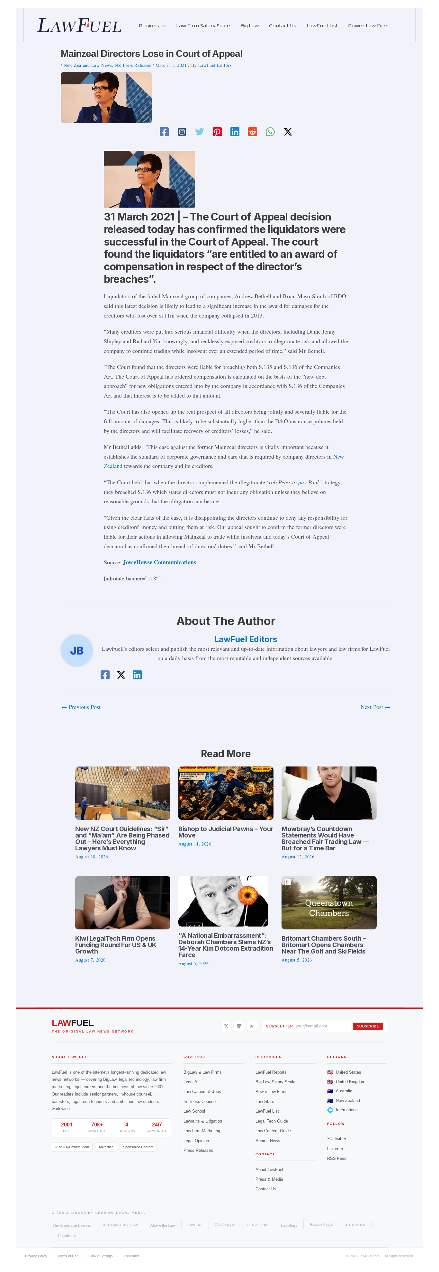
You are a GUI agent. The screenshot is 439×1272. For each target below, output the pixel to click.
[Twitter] (199, 131)
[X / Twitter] (226, 1026)
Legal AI (191, 1081)
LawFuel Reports (271, 1072)
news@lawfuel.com (74, 1147)
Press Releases (198, 1150)
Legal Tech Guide (271, 1121)
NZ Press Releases (133, 65)
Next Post (375, 707)
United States (344, 1072)
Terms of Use (67, 1256)
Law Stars (264, 1101)
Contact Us (265, 1189)
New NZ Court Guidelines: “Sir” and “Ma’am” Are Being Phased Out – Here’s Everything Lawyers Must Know (122, 838)
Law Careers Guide (273, 1130)
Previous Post (81, 707)
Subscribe (368, 1026)
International (343, 1110)
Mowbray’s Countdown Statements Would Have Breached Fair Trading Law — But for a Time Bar (325, 838)
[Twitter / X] (287, 131)
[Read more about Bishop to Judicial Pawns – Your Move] (225, 792)
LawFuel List (267, 1111)
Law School (194, 1111)
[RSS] (252, 1026)
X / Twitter (336, 1138)
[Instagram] (181, 131)
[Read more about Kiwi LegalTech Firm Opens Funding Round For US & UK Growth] (122, 902)
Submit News (267, 1140)
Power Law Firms (271, 1091)
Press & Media (269, 1179)
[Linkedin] (234, 131)
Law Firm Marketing (202, 1130)
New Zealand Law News (88, 65)
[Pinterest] (217, 131)
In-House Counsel (200, 1101)
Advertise (106, 1147)
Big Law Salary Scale (275, 1081)
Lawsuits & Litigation (203, 1121)
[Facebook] (164, 131)
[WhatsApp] (270, 131)
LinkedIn (335, 1148)
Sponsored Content (138, 1147)
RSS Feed (336, 1158)
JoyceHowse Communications (158, 562)
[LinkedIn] (239, 1026)
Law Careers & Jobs (202, 1091)
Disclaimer (131, 1256)
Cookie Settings (100, 1256)
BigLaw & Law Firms (203, 1072)
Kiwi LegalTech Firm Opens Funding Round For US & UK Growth (116, 945)
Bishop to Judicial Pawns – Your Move (225, 832)
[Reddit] (252, 131)
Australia (339, 1091)
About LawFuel (269, 1169)
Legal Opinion (196, 1140)
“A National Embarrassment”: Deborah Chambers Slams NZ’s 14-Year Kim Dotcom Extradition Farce (225, 945)
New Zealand (343, 1100)
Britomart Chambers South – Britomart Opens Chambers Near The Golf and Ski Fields (324, 945)
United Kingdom (346, 1081)
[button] (162, 26)
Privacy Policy (36, 1256)
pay (302, 482)
